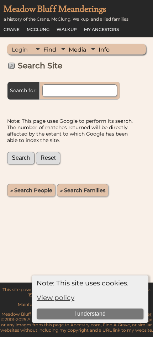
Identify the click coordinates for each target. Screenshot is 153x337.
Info (104, 49)
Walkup (67, 29)
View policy (55, 298)
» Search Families (82, 190)
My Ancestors (101, 29)
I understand (90, 314)
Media (77, 49)
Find (49, 49)
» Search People (31, 190)
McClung (38, 29)
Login (20, 49)
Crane (12, 29)
